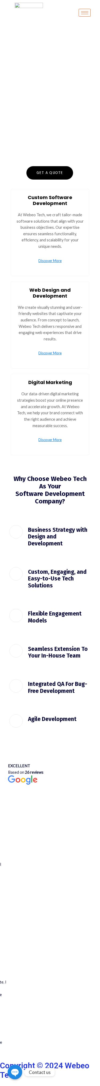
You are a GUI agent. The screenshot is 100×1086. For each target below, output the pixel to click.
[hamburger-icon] (85, 13)
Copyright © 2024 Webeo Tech (44, 1070)
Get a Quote (50, 172)
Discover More (50, 261)
